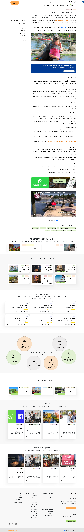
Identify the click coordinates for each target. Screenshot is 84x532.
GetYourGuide (56, 220)
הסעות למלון (34, 499)
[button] (8, 3)
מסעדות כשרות (49, 515)
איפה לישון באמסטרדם (31, 495)
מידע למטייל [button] (24, 3)
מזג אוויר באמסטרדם (32, 506)
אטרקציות (50, 495)
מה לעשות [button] (59, 3)
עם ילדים (50, 501)
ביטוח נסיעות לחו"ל (32, 501)
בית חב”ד (50, 511)
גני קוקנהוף (19, 499)
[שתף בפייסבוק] (15, 10)
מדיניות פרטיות (33, 517)
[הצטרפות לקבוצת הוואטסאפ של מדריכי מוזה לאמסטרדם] (53, 182)
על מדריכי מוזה (33, 511)
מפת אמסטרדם (33, 504)
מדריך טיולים (34, 497)
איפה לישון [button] (31, 3)
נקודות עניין (50, 499)
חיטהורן (20, 495)
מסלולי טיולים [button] (52, 3)
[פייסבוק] (15, 524)
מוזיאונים (51, 497)
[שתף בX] (21, 10)
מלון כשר (50, 513)
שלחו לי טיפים (71, 521)
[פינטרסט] (9, 524)
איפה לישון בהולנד (17, 504)
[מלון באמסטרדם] (53, 68)
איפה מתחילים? (15, 3)
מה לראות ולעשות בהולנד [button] (41, 3)
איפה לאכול (34, 502)
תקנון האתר (34, 515)
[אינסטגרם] (12, 524)
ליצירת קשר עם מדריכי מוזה (14, 530)
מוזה (65, 530)
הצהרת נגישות (33, 513)
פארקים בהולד (18, 502)
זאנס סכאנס (19, 497)
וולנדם (20, 501)
